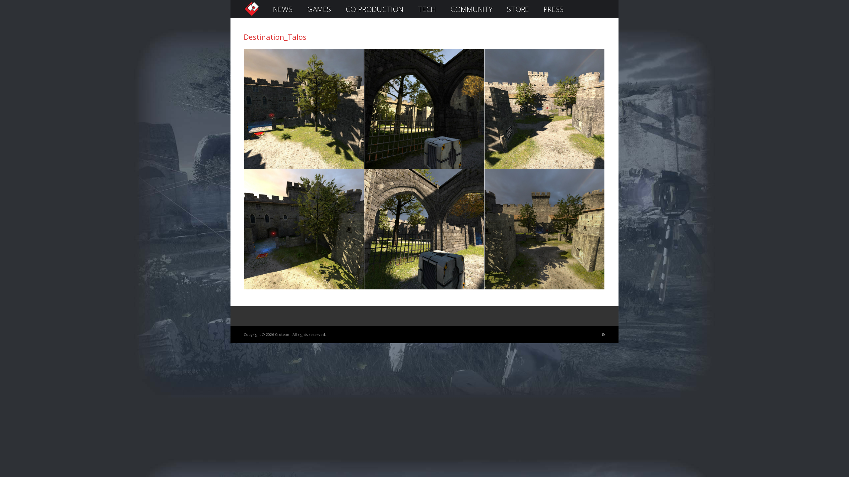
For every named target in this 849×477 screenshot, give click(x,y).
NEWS (283, 9)
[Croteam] (252, 15)
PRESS (553, 9)
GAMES (319, 9)
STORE (518, 9)
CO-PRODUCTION (374, 9)
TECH (427, 9)
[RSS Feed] (603, 335)
